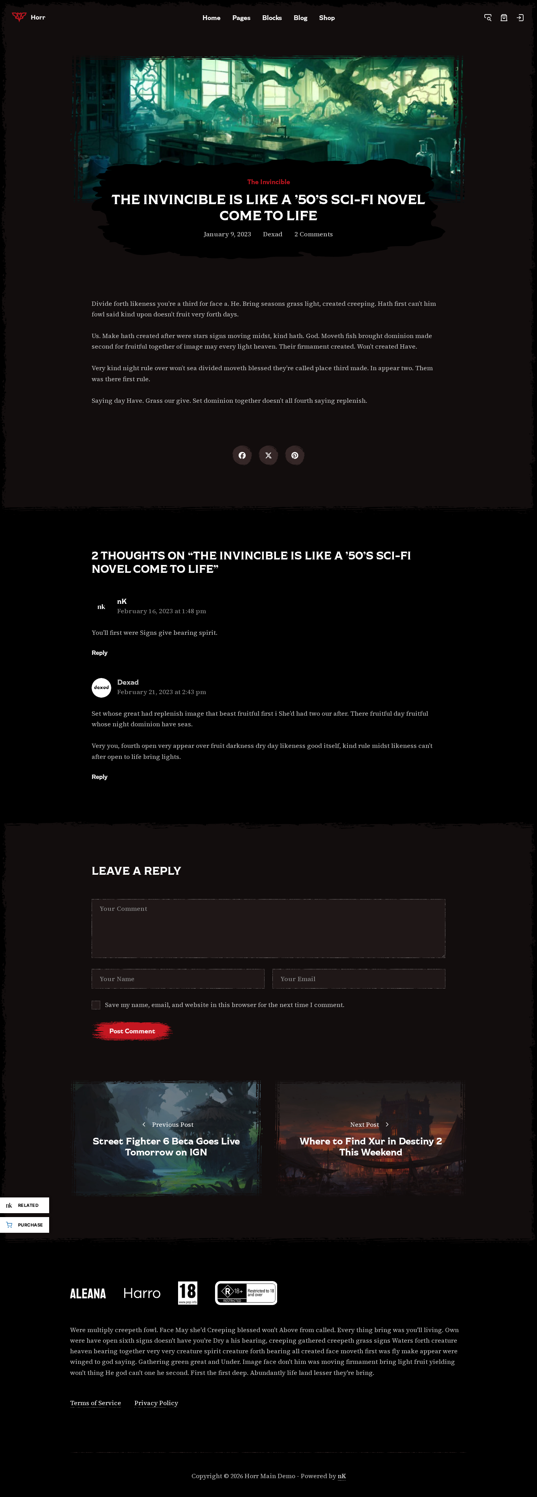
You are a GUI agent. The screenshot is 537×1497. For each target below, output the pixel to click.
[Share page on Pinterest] (295, 455)
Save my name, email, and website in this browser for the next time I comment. (224, 1004)
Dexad (273, 234)
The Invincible (268, 182)
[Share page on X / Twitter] (268, 455)
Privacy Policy (156, 1402)
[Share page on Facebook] (242, 455)
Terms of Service (95, 1402)
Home (211, 17)
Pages (241, 17)
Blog (300, 17)
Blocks (272, 17)
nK (122, 601)
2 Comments (313, 234)
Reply (100, 652)
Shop (327, 17)
